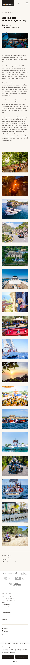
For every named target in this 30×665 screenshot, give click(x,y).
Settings (15, 661)
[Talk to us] (18, 2)
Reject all (8, 657)
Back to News (8, 12)
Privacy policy (11, 652)
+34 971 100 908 (6, 604)
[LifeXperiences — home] (8, 3)
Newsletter (7, 634)
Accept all (21, 657)
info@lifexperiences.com (8, 607)
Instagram (6, 628)
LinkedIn (6, 631)
